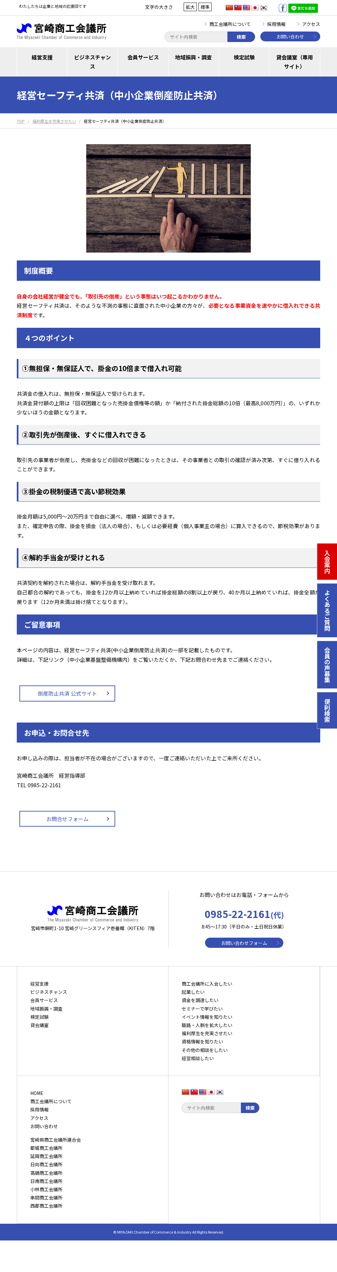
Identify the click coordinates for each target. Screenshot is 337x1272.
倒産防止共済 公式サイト (67, 693)
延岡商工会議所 (46, 1156)
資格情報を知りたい (202, 1041)
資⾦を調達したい (200, 1000)
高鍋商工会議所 (46, 1173)
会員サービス (143, 57)
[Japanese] (255, 8)
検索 (241, 36)
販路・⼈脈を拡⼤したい (207, 1025)
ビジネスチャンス (92, 62)
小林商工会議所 (46, 1189)
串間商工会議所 (46, 1197)
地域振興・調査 (193, 57)
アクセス (311, 24)
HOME (36, 1093)
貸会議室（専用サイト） (294, 62)
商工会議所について (230, 24)
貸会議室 (39, 1025)
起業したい (193, 992)
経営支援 (42, 57)
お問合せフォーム (67, 819)
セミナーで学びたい (202, 1008)
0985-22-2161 (244, 913)
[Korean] (264, 8)
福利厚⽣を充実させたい (207, 1033)
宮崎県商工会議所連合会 (55, 1139)
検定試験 (244, 57)
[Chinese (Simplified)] (229, 8)
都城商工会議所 (46, 1148)
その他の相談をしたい (205, 1050)
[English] (246, 8)
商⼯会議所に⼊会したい (207, 983)
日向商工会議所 (46, 1164)
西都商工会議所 (46, 1205)
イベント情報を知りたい (207, 1017)
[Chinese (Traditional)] (238, 8)
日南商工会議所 (46, 1181)
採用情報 (276, 24)
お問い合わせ (290, 36)
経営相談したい (198, 1058)
